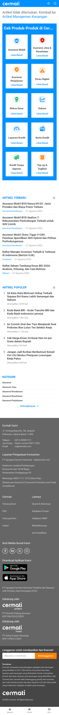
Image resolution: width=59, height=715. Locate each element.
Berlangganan (45, 655)
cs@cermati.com (23, 446)
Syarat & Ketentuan (41, 504)
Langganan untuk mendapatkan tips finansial (27, 649)
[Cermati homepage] (13, 692)
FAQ (4, 511)
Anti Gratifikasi (39, 533)
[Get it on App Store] (29, 577)
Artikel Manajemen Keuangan (24, 16)
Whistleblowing (39, 525)
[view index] (54, 198)
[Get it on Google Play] (29, 567)
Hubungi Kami (9, 518)
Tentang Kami (9, 504)
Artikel (5, 525)
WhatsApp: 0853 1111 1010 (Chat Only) (21, 478)
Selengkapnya (28, 406)
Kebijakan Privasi (40, 511)
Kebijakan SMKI (39, 518)
